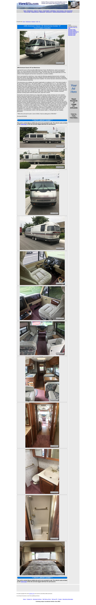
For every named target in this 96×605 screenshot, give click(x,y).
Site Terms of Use (47, 599)
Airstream (33, 21)
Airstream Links (71, 35)
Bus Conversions (69, 10)
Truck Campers (60, 10)
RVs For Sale (27, 12)
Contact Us (69, 12)
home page (24, 124)
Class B (36, 10)
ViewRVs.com (31, 593)
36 (39, 21)
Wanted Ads (42, 12)
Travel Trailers (46, 10)
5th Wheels (53, 10)
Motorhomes (30, 10)
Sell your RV (49, 12)
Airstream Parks (72, 34)
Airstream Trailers (72, 30)
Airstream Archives (37, 599)
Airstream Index (71, 29)
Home (24, 10)
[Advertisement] (48, 16)
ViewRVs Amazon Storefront (59, 12)
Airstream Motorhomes (73, 31)
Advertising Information (67, 599)
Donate (60, 599)
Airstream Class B (72, 32)
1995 (37, 21)
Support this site (35, 12)
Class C (40, 10)
